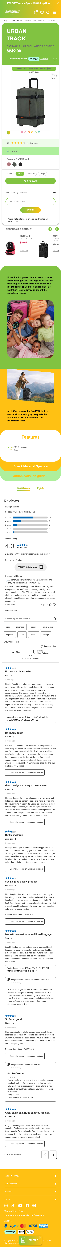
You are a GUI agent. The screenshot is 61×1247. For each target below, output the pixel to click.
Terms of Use (10, 1211)
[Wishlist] (42, 12)
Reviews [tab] (23, 488)
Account (8, 1191)
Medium (31, 173)
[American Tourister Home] (12, 12)
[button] (22, 132)
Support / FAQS (12, 1176)
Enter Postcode (17, 201)
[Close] (40, 1237)
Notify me (24, 251)
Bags (6, 21)
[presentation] (50, 229)
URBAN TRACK (15, 21)
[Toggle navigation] (54, 12)
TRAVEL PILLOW (26, 239)
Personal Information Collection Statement (24, 1215)
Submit (30, 210)
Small (20, 173)
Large (42, 173)
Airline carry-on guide (29, 476)
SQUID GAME (25, 236)
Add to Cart (30, 180)
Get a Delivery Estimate (16, 192)
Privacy (22, 1211)
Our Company (11, 1183)
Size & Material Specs (30, 466)
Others (8, 1199)
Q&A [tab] (40, 488)
